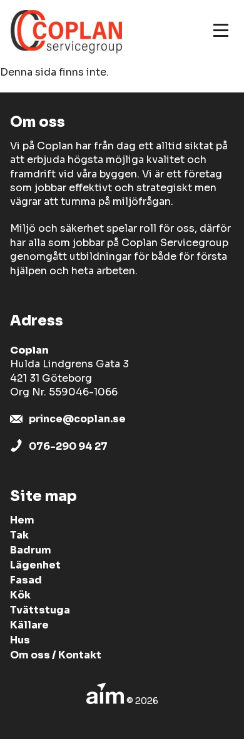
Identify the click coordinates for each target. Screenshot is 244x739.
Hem (22, 520)
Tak (19, 535)
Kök (20, 595)
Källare (29, 625)
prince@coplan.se (77, 418)
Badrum (30, 550)
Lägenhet (35, 565)
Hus (20, 640)
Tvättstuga (40, 610)
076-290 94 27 (68, 446)
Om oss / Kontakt (55, 655)
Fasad (26, 580)
